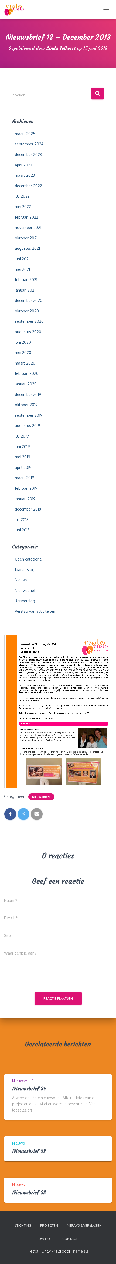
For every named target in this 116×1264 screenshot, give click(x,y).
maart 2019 (24, 477)
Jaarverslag (25, 569)
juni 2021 (22, 258)
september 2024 (29, 144)
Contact (70, 1239)
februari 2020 (27, 373)
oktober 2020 (27, 311)
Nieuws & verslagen (84, 1225)
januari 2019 (25, 498)
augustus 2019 (27, 425)
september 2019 (29, 415)
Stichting (23, 1225)
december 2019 (28, 394)
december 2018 (28, 509)
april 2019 (23, 467)
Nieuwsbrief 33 (29, 1151)
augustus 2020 (28, 331)
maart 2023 (25, 175)
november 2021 (28, 227)
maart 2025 (25, 133)
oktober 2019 (26, 404)
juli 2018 (22, 519)
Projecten (49, 1225)
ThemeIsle (80, 1251)
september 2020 (29, 321)
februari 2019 (26, 488)
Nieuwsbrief (25, 590)
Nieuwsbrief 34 (29, 1089)
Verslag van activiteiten (35, 611)
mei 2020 (23, 352)
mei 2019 (22, 457)
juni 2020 (23, 342)
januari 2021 (25, 290)
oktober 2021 (26, 238)
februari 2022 (26, 217)
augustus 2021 (27, 248)
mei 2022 (23, 206)
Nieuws (21, 580)
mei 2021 (22, 269)
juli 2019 (22, 436)
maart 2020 (25, 363)
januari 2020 (26, 384)
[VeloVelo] (16, 9)
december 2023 (28, 154)
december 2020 (28, 300)
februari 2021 (26, 279)
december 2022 (28, 186)
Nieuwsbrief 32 (29, 1192)
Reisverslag (25, 600)
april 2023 (23, 165)
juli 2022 (22, 196)
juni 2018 (22, 530)
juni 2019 (22, 446)
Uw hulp (46, 1239)
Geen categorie (28, 559)
